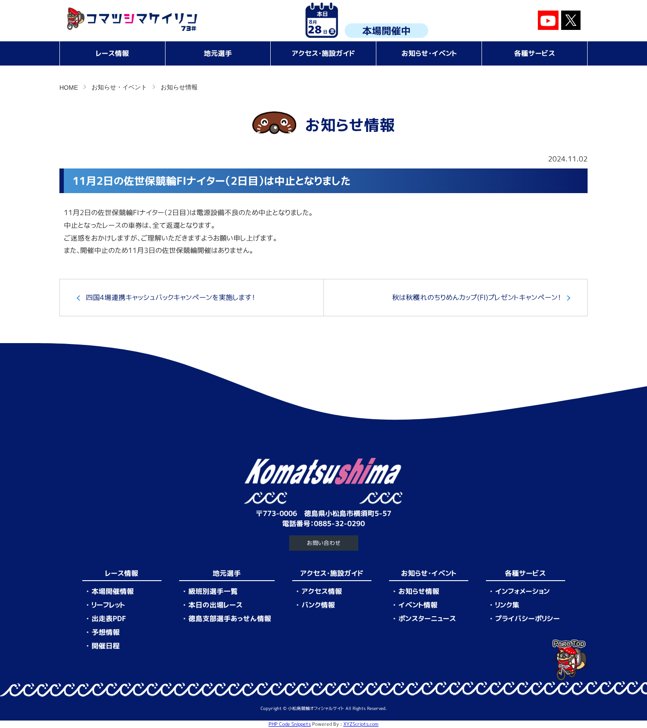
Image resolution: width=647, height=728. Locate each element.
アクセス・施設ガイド (323, 53)
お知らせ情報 (418, 591)
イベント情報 (417, 605)
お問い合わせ (324, 543)
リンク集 (507, 605)
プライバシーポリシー (527, 618)
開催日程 (106, 646)
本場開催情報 (113, 591)
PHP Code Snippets (289, 724)
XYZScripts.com (361, 724)
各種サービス (534, 53)
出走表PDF (109, 618)
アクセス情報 (321, 591)
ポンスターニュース (427, 618)
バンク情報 (318, 605)
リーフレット (108, 605)
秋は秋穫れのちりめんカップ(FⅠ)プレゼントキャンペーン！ (476, 297)
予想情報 (106, 632)
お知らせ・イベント (429, 53)
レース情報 (112, 53)
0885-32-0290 (339, 523)
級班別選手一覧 (213, 591)
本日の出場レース (215, 605)
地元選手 (218, 53)
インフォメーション (522, 591)
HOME (68, 87)
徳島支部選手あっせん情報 (229, 618)
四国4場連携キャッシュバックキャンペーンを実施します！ (170, 297)
